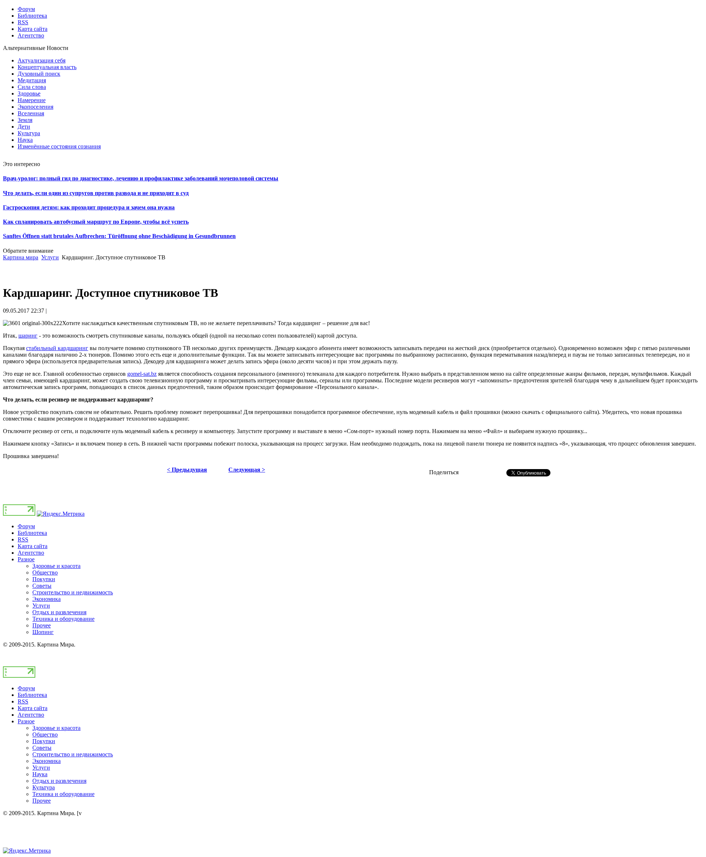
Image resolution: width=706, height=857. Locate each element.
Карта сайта (32, 546)
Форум (26, 526)
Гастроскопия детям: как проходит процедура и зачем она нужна (89, 207)
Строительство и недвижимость (72, 592)
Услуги (50, 257)
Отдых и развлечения (59, 612)
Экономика (46, 599)
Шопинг (43, 632)
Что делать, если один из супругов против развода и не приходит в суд (96, 193)
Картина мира (20, 257)
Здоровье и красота (56, 566)
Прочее (41, 625)
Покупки (43, 579)
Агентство (31, 553)
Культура (43, 787)
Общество (45, 572)
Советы (41, 586)
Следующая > (246, 470)
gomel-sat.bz (142, 374)
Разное (26, 559)
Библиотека (32, 533)
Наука (39, 774)
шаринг (28, 335)
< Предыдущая (187, 470)
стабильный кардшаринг (57, 348)
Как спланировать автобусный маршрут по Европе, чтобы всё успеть (96, 222)
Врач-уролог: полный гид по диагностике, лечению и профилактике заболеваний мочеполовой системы (140, 178)
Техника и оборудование (63, 619)
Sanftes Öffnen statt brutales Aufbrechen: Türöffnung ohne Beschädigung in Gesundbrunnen (119, 236)
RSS (23, 539)
